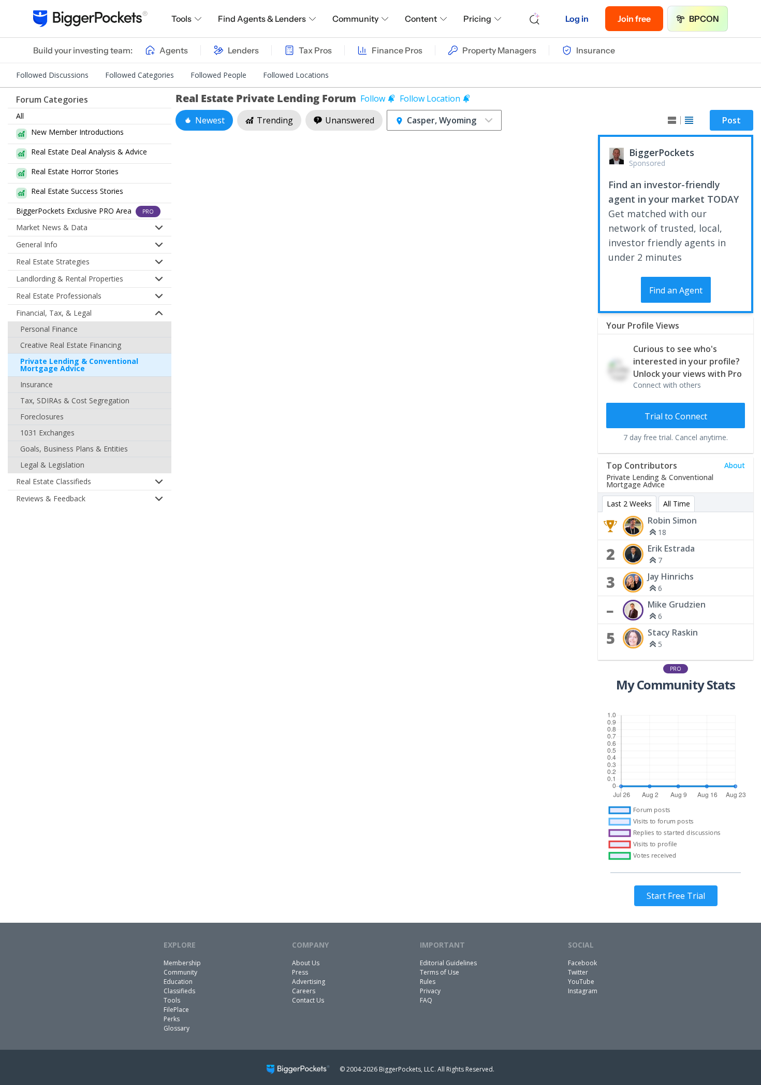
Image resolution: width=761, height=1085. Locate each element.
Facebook (582, 963)
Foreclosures (42, 416)
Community (355, 18)
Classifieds (179, 991)
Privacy (430, 991)
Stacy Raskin (673, 632)
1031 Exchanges (47, 433)
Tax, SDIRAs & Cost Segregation (74, 400)
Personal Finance (49, 329)
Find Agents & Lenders (262, 18)
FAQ (426, 1000)
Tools (181, 18)
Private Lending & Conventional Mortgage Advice (79, 364)
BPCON (704, 18)
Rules (427, 981)
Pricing (477, 18)
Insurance (36, 384)
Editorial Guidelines (448, 963)
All (20, 116)
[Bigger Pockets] (90, 18)
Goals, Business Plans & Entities (74, 449)
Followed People (218, 75)
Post (731, 120)
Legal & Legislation (52, 465)
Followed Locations (296, 75)
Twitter (578, 972)
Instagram (582, 991)
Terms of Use (439, 972)
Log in (577, 18)
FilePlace (176, 1009)
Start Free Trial (676, 895)
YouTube (581, 981)
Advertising (308, 981)
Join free (634, 18)
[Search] (535, 18)
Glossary (176, 1028)
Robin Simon (672, 520)
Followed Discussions (52, 75)
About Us (305, 963)
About (734, 465)
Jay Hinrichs (671, 576)
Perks (172, 1018)
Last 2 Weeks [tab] (629, 504)
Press (300, 972)
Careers (303, 991)
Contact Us (308, 1000)
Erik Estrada (671, 548)
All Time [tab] (676, 504)
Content (421, 18)
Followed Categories (139, 75)
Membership (182, 963)
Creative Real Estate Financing (70, 345)
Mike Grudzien (677, 604)
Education (178, 981)
